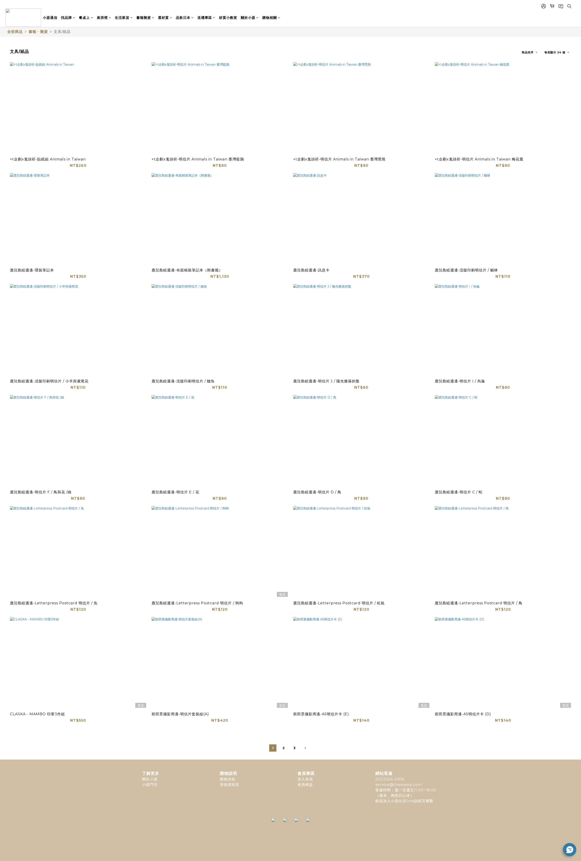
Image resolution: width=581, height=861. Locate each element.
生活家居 (122, 17)
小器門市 (150, 784)
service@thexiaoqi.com (398, 784)
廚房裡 (102, 17)
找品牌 (66, 17)
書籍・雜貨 (38, 32)
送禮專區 (204, 17)
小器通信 (50, 17)
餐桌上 (84, 17)
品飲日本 (183, 17)
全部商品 (15, 32)
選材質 (163, 17)
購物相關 (269, 17)
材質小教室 (228, 17)
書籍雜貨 (143, 17)
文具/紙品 (62, 32)
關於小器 (248, 17)
